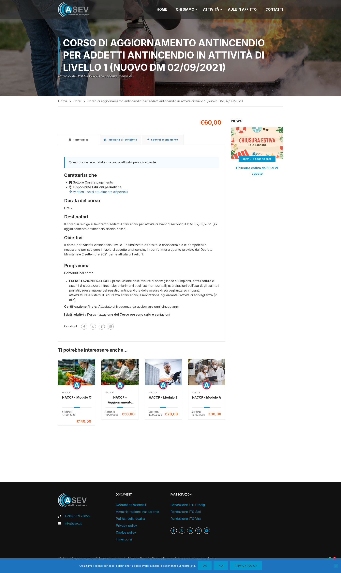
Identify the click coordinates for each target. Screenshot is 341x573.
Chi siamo (185, 9)
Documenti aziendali (131, 505)
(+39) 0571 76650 (77, 516)
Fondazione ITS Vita (185, 519)
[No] (336, 566)
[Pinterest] (102, 327)
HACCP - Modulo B (163, 397)
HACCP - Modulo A (206, 397)
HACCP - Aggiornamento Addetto (120, 400)
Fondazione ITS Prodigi (187, 505)
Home (62, 101)
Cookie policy (126, 532)
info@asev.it (73, 523)
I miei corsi (124, 539)
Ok (205, 565)
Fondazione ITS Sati (185, 512)
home (162, 9)
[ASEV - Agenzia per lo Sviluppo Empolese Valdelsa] (73, 9)
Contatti (274, 9)
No (220, 565)
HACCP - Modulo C (76, 397)
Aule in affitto (242, 9)
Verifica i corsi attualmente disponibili (100, 192)
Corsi (77, 101)
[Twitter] (93, 327)
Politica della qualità (130, 519)
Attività (211, 9)
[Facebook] (84, 327)
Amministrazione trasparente (137, 512)
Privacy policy (126, 525)
